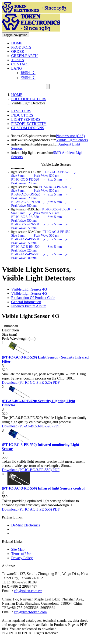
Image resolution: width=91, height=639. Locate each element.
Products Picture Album (28, 306)
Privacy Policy (22, 558)
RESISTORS (21, 111)
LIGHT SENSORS (25, 119)
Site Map (17, 549)
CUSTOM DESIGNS (27, 128)
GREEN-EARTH (24, 56)
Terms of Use (21, 554)
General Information (26, 302)
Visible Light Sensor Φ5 (29, 293)
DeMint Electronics (25, 525)
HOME (16, 43)
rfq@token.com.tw (28, 591)
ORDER (17, 51)
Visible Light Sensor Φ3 (29, 289)
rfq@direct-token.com (30, 612)
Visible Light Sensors (72, 140)
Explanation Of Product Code (33, 298)
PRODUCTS (21, 47)
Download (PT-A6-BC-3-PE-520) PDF (31, 426)
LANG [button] (16, 68)
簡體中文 (28, 78)
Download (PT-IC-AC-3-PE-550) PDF (31, 509)
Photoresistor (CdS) (70, 136)
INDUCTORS (22, 115)
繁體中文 (28, 73)
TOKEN (17, 60)
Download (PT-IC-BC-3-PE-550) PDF (31, 470)
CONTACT (20, 64)
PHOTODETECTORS (28, 99)
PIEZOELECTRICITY (28, 124)
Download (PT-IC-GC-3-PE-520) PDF (31, 382)
